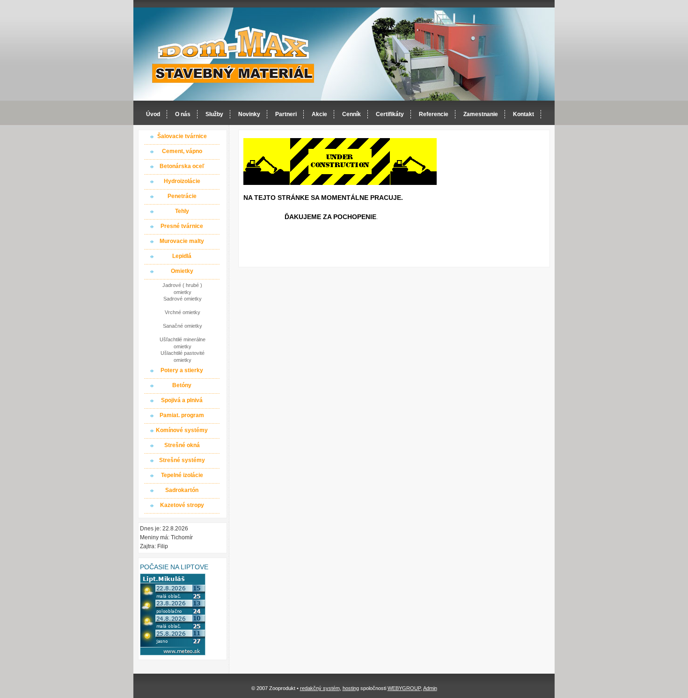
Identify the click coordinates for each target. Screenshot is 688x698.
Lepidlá (181, 256)
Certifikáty (390, 114)
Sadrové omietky (182, 298)
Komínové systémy (182, 430)
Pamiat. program (182, 415)
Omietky (182, 271)
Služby (214, 114)
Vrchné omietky (182, 312)
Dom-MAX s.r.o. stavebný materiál (233, 54)
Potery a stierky (182, 370)
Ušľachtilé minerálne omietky (182, 343)
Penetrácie (182, 196)
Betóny (181, 385)
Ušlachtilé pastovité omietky (183, 356)
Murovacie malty (182, 241)
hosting (351, 688)
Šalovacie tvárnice (182, 136)
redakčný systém (320, 688)
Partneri (286, 114)
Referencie (433, 114)
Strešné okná (182, 445)
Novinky (249, 114)
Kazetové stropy (182, 505)
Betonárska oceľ (182, 166)
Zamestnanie (480, 114)
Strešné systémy (182, 460)
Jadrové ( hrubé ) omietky (182, 288)
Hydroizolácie (182, 181)
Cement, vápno (182, 151)
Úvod (153, 114)
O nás (182, 114)
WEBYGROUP (404, 688)
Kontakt (523, 114)
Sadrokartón (181, 490)
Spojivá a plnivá (182, 400)
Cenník (351, 114)
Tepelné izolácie (182, 475)
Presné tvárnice (182, 226)
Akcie (319, 114)
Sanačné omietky (182, 326)
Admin (430, 688)
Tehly (182, 211)
